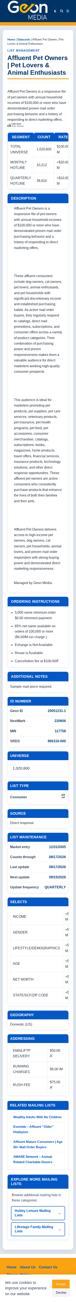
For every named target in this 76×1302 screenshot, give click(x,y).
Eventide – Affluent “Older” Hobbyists (33, 1129)
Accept (61, 1284)
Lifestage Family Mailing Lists (34, 1229)
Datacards (23, 39)
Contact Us (48, 1267)
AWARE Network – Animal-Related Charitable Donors (33, 1159)
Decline (61, 1292)
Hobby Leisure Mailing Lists (33, 1213)
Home (11, 39)
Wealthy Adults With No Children (37, 1117)
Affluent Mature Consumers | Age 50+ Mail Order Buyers (37, 1144)
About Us (27, 1267)
